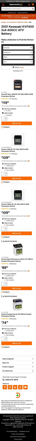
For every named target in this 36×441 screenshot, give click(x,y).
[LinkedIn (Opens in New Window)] (15, 387)
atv (8, 22)
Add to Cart (16, 123)
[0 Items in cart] (33, 5)
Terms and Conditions (18, 434)
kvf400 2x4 (20, 22)
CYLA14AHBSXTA (6, 147)
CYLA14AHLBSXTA (6, 202)
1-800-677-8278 (11, 380)
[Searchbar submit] (33, 9)
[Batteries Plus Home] (16, 5)
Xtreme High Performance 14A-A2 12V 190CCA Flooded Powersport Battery (17, 260)
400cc (26, 22)
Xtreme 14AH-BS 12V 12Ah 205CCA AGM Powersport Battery (14, 150)
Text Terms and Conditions (18, 436)
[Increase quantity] (6, 118)
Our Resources (7, 371)
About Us (5, 363)
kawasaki (13, 22)
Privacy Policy (18, 439)
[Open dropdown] (28, 106)
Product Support (8, 367)
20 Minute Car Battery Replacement (18, 1)
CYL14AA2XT (4, 257)
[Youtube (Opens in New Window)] (25, 387)
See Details (24, 17)
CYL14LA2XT (4, 312)
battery (3, 22)
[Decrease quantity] (6, 119)
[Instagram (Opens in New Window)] (10, 387)
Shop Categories (8, 359)
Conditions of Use (24, 431)
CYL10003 (4, 92)
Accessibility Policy (12, 431)
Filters (17, 67)
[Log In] (29, 5)
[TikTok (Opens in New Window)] (20, 387)
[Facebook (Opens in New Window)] (5, 387)
